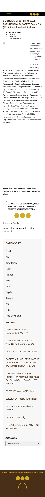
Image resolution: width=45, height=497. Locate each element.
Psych (9, 292)
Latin (8, 286)
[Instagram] (37, 14)
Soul (8, 304)
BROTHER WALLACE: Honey (21, 391)
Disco (8, 257)
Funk (8, 269)
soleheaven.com (28, 78)
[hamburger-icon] (9, 14)
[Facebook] (31, 14)
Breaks (9, 251)
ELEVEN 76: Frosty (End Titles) (21, 399)
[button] (21, 14)
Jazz (8, 280)
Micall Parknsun (27, 206)
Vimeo (5, 194)
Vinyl (8, 310)
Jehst (24, 81)
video (32, 209)
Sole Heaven (31, 191)
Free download (25, 204)
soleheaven (22, 209)
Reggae (9, 298)
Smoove (35, 84)
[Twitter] (34, 14)
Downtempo (12, 263)
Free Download (13, 316)
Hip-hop (9, 274)
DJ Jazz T (12, 204)
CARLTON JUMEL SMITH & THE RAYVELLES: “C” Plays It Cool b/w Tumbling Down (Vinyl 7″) (22, 362)
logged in (20, 228)
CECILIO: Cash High (16, 417)
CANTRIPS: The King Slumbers (21, 351)
